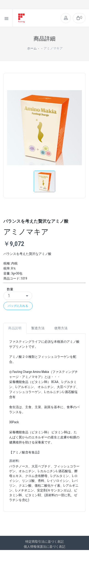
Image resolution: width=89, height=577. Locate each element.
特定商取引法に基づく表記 (44, 541)
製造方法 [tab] (38, 328)
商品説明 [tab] (15, 328)
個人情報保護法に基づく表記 (44, 546)
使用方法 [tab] (61, 328)
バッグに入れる (18, 305)
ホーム (32, 48)
